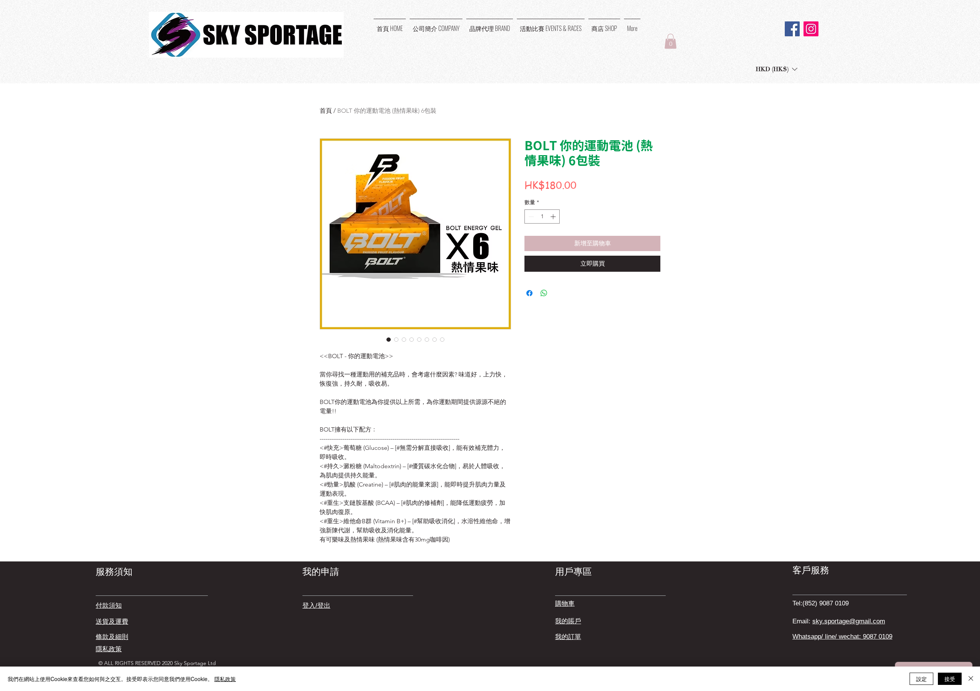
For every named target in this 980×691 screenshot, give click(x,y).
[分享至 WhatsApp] (544, 293)
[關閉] (970, 679)
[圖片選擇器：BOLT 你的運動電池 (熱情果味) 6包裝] (388, 339)
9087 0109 (877, 636)
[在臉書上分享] (529, 293)
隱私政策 (225, 679)
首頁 (326, 110)
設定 (921, 679)
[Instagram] (811, 28)
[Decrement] (530, 216)
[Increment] (554, 216)
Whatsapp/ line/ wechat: (827, 636)
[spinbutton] (542, 216)
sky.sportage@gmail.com (848, 621)
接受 (949, 679)
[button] (670, 41)
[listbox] (776, 69)
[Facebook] (792, 28)
